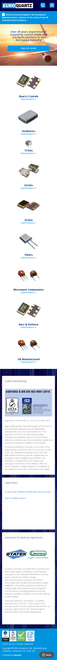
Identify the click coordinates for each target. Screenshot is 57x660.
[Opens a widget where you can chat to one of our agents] (46, 655)
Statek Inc (9, 585)
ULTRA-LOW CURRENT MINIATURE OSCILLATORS (27, 492)
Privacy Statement (25, 644)
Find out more (28, 48)
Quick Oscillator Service (15, 498)
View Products (27, 99)
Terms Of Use (8, 644)
